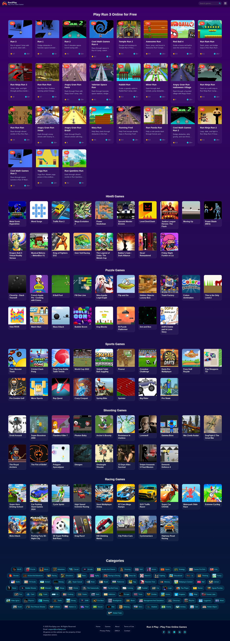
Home (98, 626)
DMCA (117, 631)
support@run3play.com (57, 629)
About (117, 626)
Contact (127, 631)
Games (107, 626)
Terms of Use (129, 626)
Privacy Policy (105, 631)
